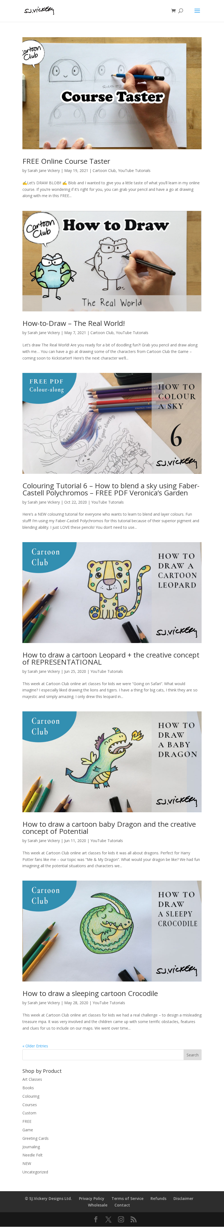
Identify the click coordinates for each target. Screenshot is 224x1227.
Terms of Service (127, 1198)
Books (28, 1087)
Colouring (30, 1096)
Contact (122, 1205)
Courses (29, 1104)
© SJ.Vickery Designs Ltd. (48, 1198)
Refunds (158, 1198)
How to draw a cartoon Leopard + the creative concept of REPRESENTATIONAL (110, 658)
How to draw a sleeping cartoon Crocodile (90, 993)
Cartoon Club (104, 170)
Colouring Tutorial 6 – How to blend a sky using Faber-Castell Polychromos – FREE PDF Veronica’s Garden (110, 489)
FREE (26, 1121)
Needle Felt (32, 1155)
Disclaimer (183, 1198)
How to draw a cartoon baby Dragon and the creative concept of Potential (109, 827)
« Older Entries (35, 1045)
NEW (26, 1163)
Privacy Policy (91, 1198)
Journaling (31, 1146)
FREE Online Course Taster (66, 161)
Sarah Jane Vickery (44, 170)
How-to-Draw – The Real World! (73, 323)
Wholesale (97, 1205)
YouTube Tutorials (134, 170)
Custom (29, 1112)
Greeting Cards (35, 1138)
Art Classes (32, 1079)
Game (27, 1129)
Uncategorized (35, 1172)
